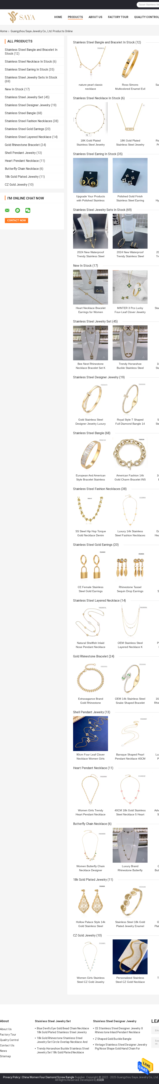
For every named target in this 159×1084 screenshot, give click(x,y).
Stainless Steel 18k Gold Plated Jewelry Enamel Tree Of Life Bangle (130, 926)
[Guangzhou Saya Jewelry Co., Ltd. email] (10, 210)
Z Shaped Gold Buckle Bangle (113, 1038)
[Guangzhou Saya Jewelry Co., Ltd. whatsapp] (20, 210)
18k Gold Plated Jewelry (22, 177)
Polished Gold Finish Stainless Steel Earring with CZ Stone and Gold (130, 200)
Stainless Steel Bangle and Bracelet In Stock (104, 42)
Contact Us (7, 1045)
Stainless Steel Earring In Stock (26, 69)
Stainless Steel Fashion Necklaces (28, 121)
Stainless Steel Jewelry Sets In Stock (31, 77)
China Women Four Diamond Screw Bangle (48, 1077)
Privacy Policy (11, 1077)
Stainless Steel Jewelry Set (24, 97)
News (3, 1050)
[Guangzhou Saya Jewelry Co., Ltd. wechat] (30, 210)
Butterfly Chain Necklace (22, 169)
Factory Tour (118, 17)
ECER (100, 1079)
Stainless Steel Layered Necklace (28, 137)
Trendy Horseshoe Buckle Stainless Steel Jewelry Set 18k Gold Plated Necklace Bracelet (63, 1051)
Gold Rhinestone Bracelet (22, 145)
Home (58, 17)
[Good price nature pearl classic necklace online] (90, 63)
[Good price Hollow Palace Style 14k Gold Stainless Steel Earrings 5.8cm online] (90, 901)
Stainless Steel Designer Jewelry (27, 105)
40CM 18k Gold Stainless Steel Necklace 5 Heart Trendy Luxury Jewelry (130, 814)
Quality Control (9, 1040)
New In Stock (14, 89)
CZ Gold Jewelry (16, 184)
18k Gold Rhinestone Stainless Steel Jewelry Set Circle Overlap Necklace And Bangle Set (62, 1041)
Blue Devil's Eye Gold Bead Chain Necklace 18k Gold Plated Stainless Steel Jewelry (63, 1030)
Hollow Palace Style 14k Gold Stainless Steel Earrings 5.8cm (90, 926)
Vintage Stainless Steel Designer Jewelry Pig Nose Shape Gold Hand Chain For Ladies (121, 1047)
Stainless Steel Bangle (20, 113)
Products (75, 17)
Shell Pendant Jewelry (20, 153)
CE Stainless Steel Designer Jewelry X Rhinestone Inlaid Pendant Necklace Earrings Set (119, 1031)
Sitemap (5, 1056)
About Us (95, 17)
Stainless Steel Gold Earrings (24, 129)
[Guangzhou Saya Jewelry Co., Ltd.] (21, 17)
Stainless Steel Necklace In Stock (28, 61)
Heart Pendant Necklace (22, 161)
